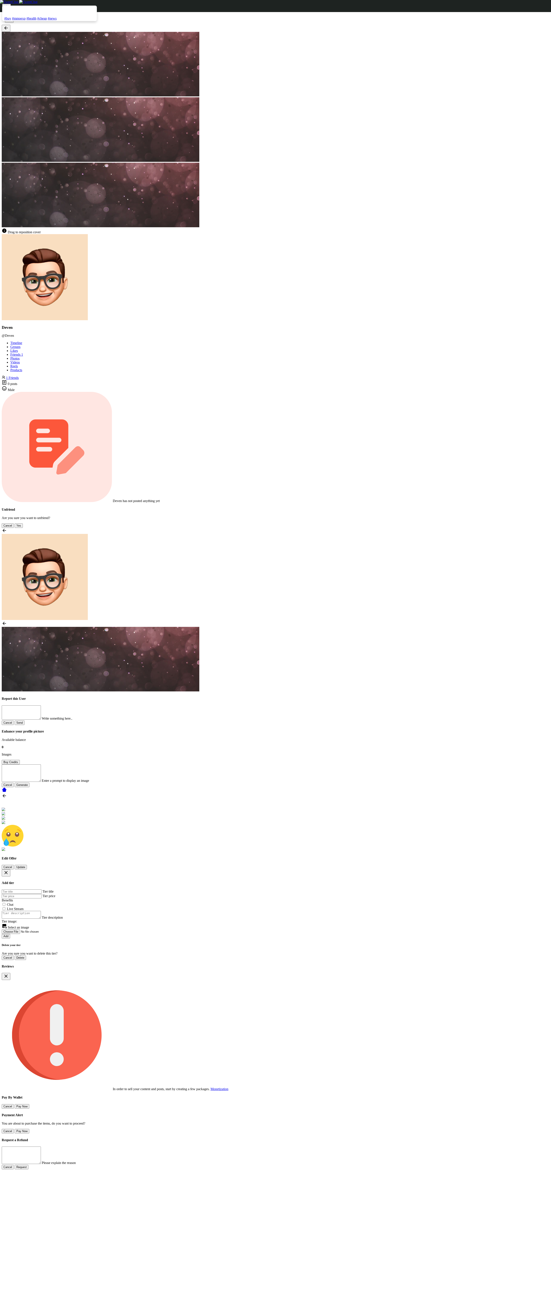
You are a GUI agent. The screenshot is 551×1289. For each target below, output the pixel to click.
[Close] (6, 872)
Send (19, 722)
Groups (15, 347)
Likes (14, 350)
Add (5, 936)
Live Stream (15, 909)
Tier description (52, 917)
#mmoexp (19, 18)
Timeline (16, 343)
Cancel (7, 525)
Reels (14, 366)
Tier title (48, 891)
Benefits (7, 900)
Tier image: (9, 921)
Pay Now (22, 1106)
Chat (10, 904)
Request (21, 1167)
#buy (7, 18)
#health (31, 18)
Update (20, 867)
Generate (22, 785)
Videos (15, 362)
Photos (15, 358)
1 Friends (12, 378)
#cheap (42, 18)
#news (52, 18)
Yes (18, 525)
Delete (20, 957)
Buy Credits (10, 762)
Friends (16, 354)
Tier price (48, 896)
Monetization (219, 1089)
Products (16, 370)
